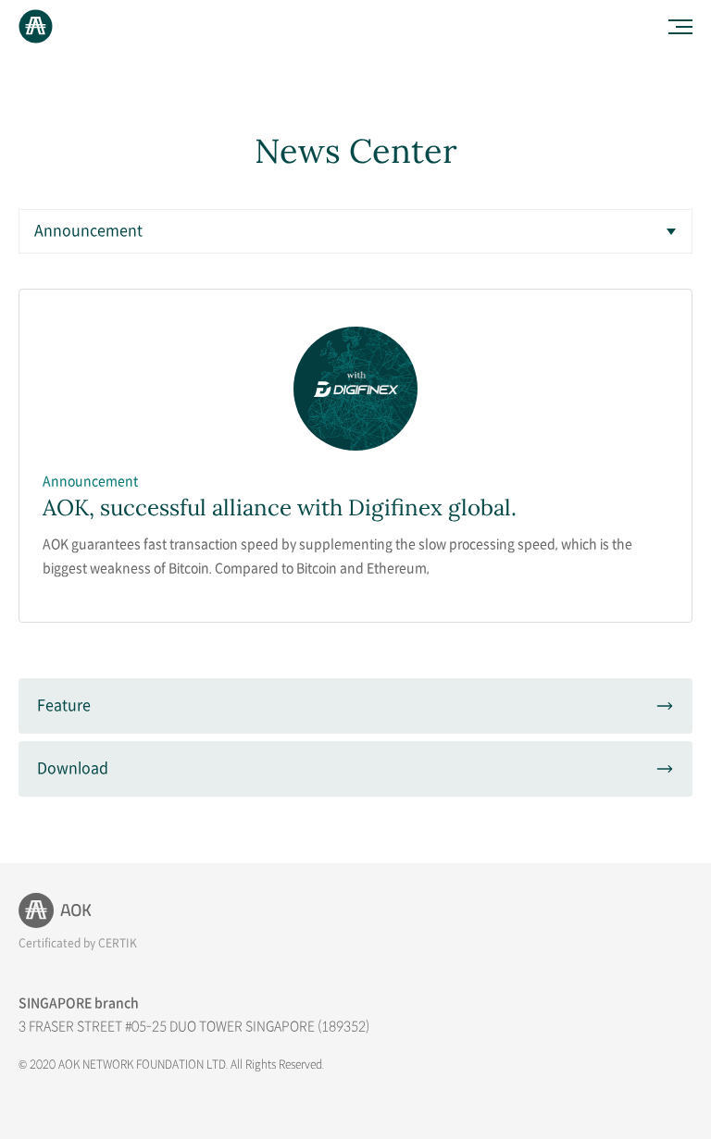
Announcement (88, 232)
